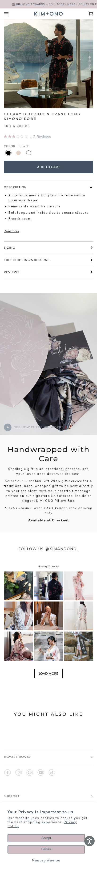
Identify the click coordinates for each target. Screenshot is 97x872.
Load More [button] (48, 673)
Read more (11, 231)
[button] (18, 585)
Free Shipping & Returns (26, 260)
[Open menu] (11, 14)
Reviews (11, 272)
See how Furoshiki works (38, 427)
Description (15, 187)
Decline (46, 849)
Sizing (9, 247)
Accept (46, 838)
